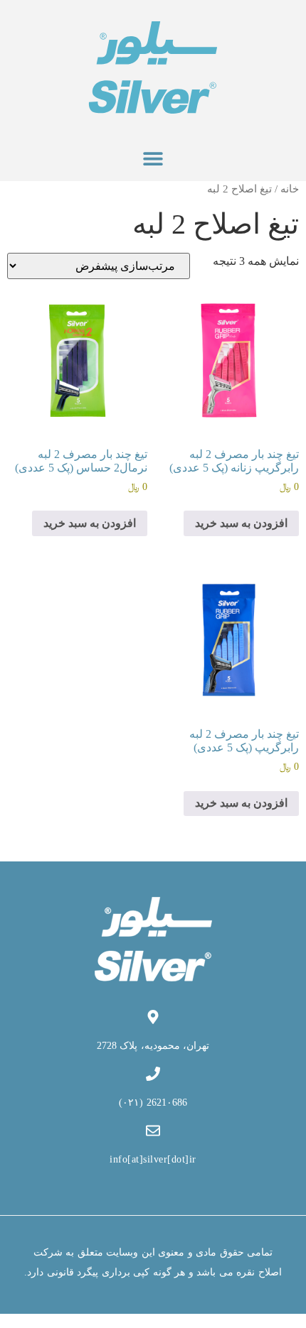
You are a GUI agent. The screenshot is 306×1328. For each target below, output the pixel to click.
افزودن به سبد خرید (241, 523)
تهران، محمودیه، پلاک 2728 (153, 1045)
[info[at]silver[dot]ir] (153, 1130)
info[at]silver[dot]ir (153, 1159)
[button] (153, 158)
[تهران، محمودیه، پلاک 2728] (153, 1017)
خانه (289, 189)
